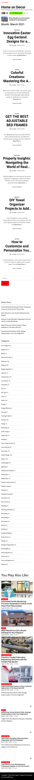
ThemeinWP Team (8, 777)
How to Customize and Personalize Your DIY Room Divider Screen (17, 250)
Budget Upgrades (6, 369)
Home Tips (4, 451)
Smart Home (4, 537)
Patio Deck (4, 498)
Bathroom (17, 197)
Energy (3, 404)
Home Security (5, 447)
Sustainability (5, 548)
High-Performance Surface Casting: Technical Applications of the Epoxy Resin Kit (16, 687)
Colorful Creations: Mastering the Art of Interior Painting (17, 81)
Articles (3, 353)
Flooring (3, 412)
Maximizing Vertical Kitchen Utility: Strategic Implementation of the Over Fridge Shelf (16, 713)
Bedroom (4, 365)
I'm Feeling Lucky (17, 13)
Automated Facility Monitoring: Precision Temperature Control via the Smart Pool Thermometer (16, 603)
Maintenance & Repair (7, 470)
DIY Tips (17, 239)
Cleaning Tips (5, 377)
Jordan (14, 45)
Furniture (17, 113)
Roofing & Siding (5, 533)
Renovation (4, 521)
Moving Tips (4, 474)
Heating (3, 439)
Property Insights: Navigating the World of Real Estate (17, 164)
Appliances (4, 349)
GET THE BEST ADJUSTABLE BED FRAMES (17, 120)
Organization (4, 478)
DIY (2, 388)
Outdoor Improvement (7, 482)
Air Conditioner (5, 345)
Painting (17, 69)
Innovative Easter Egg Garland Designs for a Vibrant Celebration (17, 41)
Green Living (4, 431)
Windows (4, 564)
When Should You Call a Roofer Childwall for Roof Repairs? (19, 19)
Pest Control (4, 502)
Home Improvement (7, 443)
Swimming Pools (6, 552)
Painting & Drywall (6, 494)
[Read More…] (23, 55)
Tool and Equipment (7, 560)
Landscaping (4, 463)
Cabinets (3, 373)
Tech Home (4, 556)
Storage (3, 541)
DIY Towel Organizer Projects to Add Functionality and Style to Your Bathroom (17, 210)
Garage (3, 424)
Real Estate (17, 155)
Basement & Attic (6, 357)
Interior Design (5, 455)
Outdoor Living (5, 486)
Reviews (3, 525)
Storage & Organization (7, 545)
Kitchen (3, 459)
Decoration (17, 30)
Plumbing (4, 506)
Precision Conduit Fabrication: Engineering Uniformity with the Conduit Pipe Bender (14, 659)
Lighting (3, 467)
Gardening (4, 427)
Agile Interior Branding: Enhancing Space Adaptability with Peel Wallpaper (14, 739)
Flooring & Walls (5, 416)
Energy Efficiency (6, 408)
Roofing (3, 529)
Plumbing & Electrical (7, 509)
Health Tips (4, 435)
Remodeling (4, 517)
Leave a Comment (17, 59)
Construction (4, 381)
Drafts (3, 400)
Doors (3, 396)
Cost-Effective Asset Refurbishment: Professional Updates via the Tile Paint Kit (15, 765)
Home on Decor (13, 7)
